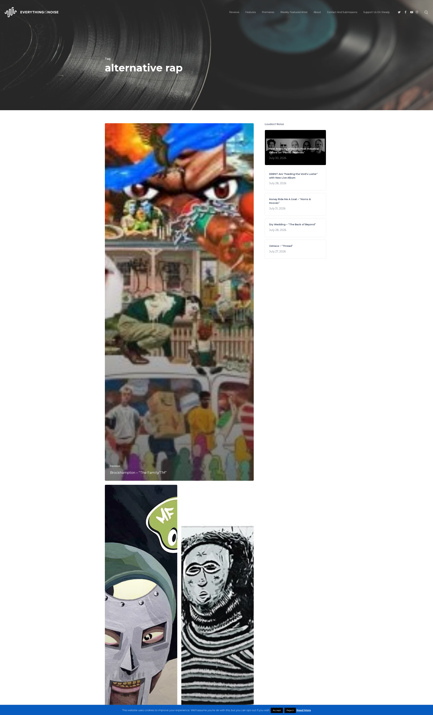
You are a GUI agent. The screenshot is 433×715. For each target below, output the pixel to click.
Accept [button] (277, 710)
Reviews (115, 466)
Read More (304, 710)
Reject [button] (290, 710)
